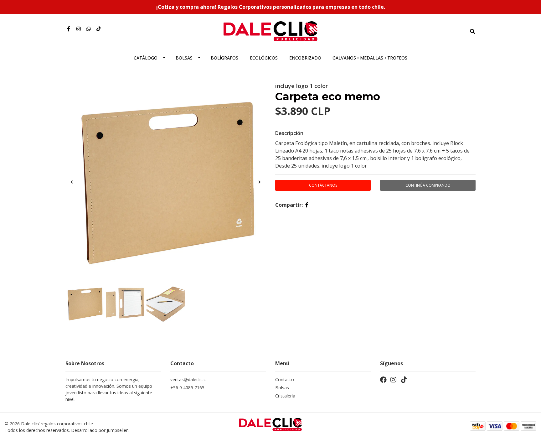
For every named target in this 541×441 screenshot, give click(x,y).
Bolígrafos (224, 58)
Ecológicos (264, 58)
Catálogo (145, 58)
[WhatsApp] (88, 28)
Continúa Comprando (428, 185)
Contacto (284, 379)
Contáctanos (323, 185)
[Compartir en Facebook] (306, 204)
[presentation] (71, 182)
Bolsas (184, 58)
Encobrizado (305, 58)
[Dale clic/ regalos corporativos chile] (270, 30)
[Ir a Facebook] (68, 28)
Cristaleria (285, 396)
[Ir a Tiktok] (98, 28)
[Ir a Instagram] (78, 28)
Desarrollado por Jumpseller (99, 430)
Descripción (289, 133)
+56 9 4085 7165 (187, 388)
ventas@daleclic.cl (188, 379)
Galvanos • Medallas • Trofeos (369, 58)
